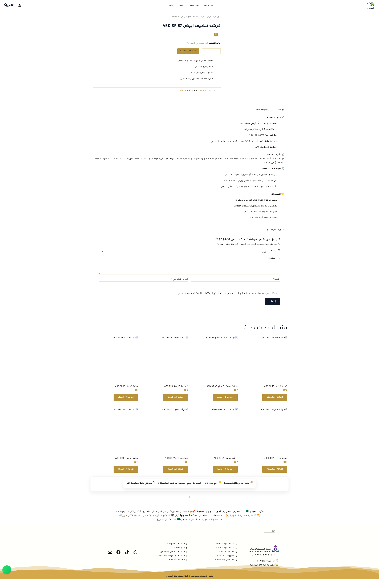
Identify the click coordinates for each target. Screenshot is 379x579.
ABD (182, 91)
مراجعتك (274, 259)
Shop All (208, 6)
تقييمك (275, 250)
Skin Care (195, 6)
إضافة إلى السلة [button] (275, 397)
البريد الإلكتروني (179, 279)
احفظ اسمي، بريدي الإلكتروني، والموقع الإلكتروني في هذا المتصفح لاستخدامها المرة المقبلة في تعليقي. (227, 293)
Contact (170, 6)
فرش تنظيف (205, 17)
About (182, 6)
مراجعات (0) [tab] (262, 110)
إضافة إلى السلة (188, 51)
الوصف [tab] (280, 110)
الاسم (276, 279)
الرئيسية (217, 17)
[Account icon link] (19, 5)
